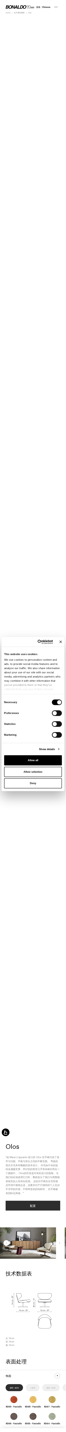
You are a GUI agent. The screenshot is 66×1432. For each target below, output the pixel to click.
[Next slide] (59, 1243)
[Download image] (49, 1252)
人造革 (32, 1388)
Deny (33, 783)
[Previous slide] (6, 1243)
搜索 (38, 7)
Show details (47, 749)
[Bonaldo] (20, 7)
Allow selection (33, 771)
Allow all (33, 760)
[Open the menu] (56, 7)
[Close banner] (60, 642)
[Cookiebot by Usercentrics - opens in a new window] (39, 642)
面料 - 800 (14, 1388)
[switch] (57, 713)
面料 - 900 (51, 1388)
